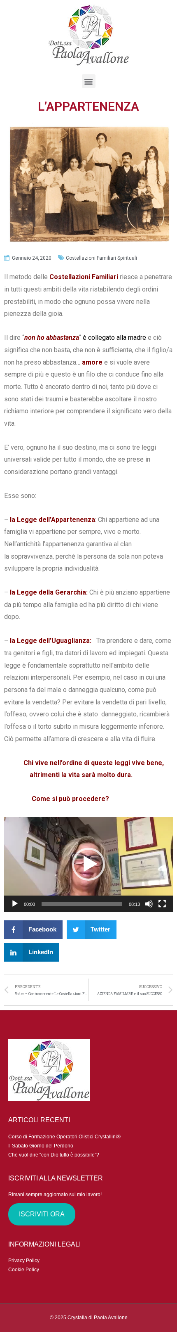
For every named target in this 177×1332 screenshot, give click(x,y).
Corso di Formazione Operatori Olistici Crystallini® (64, 1137)
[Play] (15, 904)
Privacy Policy (24, 1260)
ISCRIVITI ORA (42, 1214)
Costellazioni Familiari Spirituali (101, 258)
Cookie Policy (23, 1270)
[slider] (82, 904)
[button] (88, 864)
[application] (88, 864)
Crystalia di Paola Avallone (98, 1317)
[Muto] (149, 904)
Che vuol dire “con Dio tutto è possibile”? (53, 1155)
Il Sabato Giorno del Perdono (40, 1146)
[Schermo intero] (162, 904)
